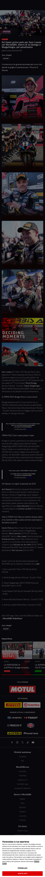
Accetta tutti (22, 873)
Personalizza (22, 868)
